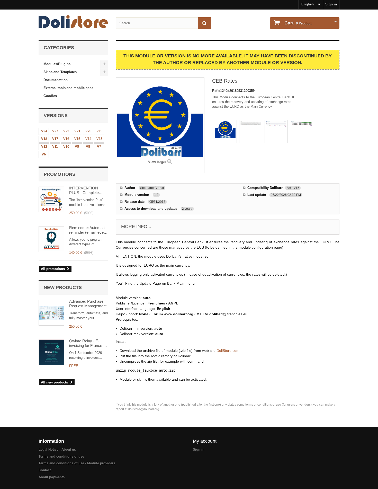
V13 (99, 139)
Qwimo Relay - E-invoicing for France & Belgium (87, 343)
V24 (44, 131)
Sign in (331, 4)
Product (297, 22)
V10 (66, 147)
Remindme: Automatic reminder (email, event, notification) (88, 230)
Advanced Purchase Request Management (87, 303)
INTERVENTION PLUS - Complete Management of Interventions (84, 190)
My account (205, 441)
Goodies (50, 96)
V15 (77, 139)
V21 (77, 131)
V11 (55, 147)
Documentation (55, 80)
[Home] (73, 21)
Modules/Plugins (56, 64)
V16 (66, 139)
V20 (88, 131)
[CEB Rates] (225, 131)
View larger (157, 162)
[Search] (204, 23)
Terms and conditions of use (61, 456)
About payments (52, 477)
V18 (44, 139)
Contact (45, 470)
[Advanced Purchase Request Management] (51, 313)
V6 (44, 154)
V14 (88, 139)
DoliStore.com (228, 350)
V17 (55, 139)
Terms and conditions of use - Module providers (77, 463)
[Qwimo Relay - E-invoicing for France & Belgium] (51, 352)
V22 (66, 131)
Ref (215, 91)
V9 (77, 147)
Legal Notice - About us (57, 449)
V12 (44, 147)
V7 (99, 147)
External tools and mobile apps (68, 88)
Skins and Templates (60, 72)
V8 (88, 147)
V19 (99, 131)
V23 (55, 131)
